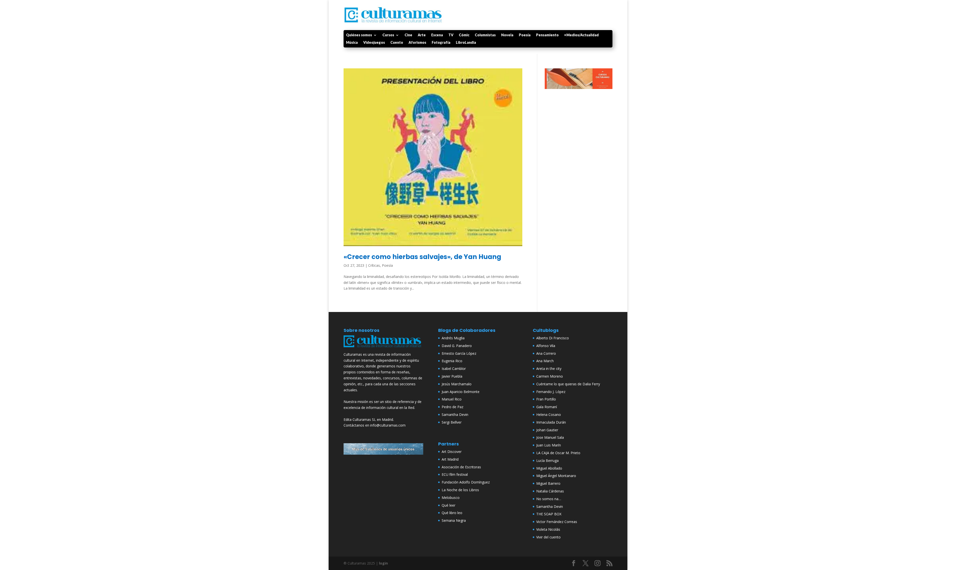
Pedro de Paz (452, 406)
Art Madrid (450, 459)
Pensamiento (547, 35)
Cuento (396, 42)
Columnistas (485, 35)
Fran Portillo (546, 399)
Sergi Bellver (452, 422)
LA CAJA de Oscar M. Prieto (558, 452)
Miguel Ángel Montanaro (556, 475)
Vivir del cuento (548, 537)
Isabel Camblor (454, 368)
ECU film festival (455, 474)
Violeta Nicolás (548, 529)
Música (352, 42)
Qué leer (448, 505)
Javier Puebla (452, 376)
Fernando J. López (550, 391)
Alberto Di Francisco (552, 338)
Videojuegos (374, 42)
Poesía (525, 35)
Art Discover (452, 451)
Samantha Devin (455, 414)
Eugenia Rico (452, 360)
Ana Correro (546, 353)
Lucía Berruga (547, 460)
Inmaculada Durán (551, 422)
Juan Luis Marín (548, 445)
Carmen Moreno (549, 376)
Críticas (374, 265)
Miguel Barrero (548, 483)
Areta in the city (548, 368)
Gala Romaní (546, 406)
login (383, 563)
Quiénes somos (359, 35)
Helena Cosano (548, 414)
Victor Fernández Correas (556, 521)
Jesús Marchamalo (457, 384)
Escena (437, 35)
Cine (408, 35)
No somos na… (548, 498)
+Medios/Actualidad (581, 35)
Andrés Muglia (453, 338)
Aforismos (417, 42)
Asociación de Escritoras (461, 467)
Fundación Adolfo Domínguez (466, 482)
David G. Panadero (457, 345)
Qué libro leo (452, 512)
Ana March (545, 360)
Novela (507, 35)
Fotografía (441, 42)
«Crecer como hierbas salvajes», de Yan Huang (422, 256)
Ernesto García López (459, 353)
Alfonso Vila (545, 345)
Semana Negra (454, 520)
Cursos (388, 35)
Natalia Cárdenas (550, 491)
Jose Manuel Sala (550, 437)
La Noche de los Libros (460, 489)
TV (450, 35)
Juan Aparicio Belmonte (460, 391)
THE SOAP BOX (548, 514)
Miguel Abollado (549, 468)
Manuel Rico (452, 399)
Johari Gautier (547, 430)
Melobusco (451, 497)
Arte (422, 35)
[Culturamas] (383, 348)
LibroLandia (466, 42)
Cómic (464, 35)
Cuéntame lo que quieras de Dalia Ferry (568, 384)
